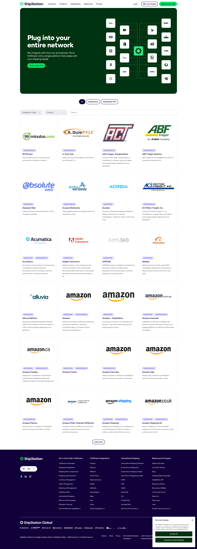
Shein (92, 504)
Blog (153, 472)
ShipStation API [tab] (109, 102)
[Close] (192, 520)
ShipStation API (157, 480)
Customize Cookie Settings (174, 540)
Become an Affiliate (159, 488)
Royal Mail (124, 492)
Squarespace (94, 492)
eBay (91, 496)
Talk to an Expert (149, 4)
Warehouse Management (68, 488)
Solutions (52, 4)
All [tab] (82, 102)
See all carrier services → (130, 509)
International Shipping (66, 496)
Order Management (66, 484)
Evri (122, 496)
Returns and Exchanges (67, 500)
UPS (122, 484)
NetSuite (93, 488)
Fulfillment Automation (67, 463)
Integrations (75, 4)
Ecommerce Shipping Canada (131, 472)
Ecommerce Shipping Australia (132, 476)
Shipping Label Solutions (67, 476)
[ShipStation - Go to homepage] (31, 459)
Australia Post (126, 504)
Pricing (99, 4)
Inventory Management (67, 480)
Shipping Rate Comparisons (69, 472)
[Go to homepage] (32, 4)
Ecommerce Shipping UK (130, 467)
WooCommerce (95, 480)
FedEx (123, 488)
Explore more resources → (161, 509)
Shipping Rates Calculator (161, 476)
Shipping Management (67, 467)
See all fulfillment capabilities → (70, 509)
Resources (88, 4)
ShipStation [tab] (93, 102)
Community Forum (159, 492)
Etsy (91, 500)
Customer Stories (158, 467)
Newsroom (156, 500)
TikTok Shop (94, 476)
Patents (104, 536)
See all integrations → (97, 509)
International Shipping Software (132, 463)
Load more (98, 442)
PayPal (92, 484)
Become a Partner (158, 484)
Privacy (118, 536)
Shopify (92, 463)
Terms (111, 536)
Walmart (93, 472)
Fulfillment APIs (64, 492)
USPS (123, 480)
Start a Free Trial (168, 4)
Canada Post (125, 500)
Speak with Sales (158, 463)
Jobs (154, 504)
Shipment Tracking (65, 504)
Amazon (93, 467)
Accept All (174, 534)
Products (63, 4)
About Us (155, 496)
